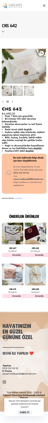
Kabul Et (24, 412)
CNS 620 (35, 248)
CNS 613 (12, 289)
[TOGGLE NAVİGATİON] (38, 5)
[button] (42, 53)
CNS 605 (35, 289)
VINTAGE (18, 198)
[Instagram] (4, 382)
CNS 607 (12, 248)
